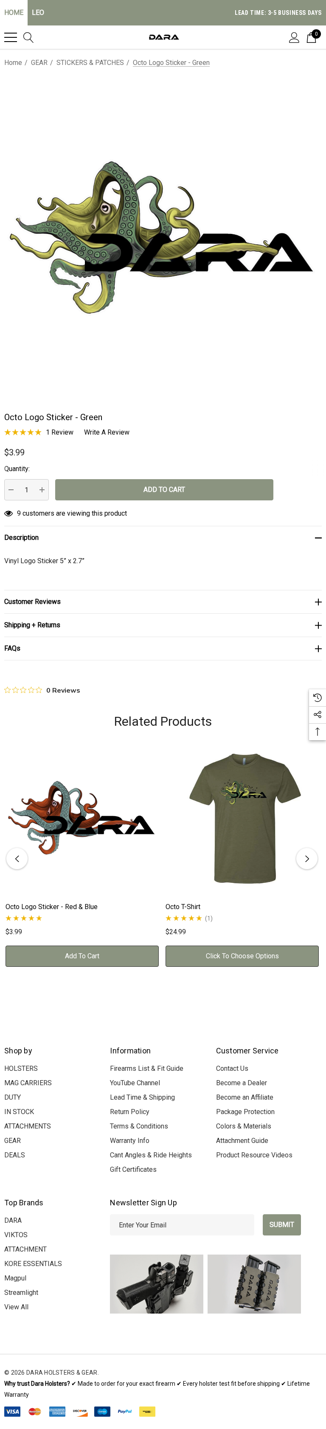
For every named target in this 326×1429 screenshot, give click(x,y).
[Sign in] (294, 36)
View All (16, 1307)
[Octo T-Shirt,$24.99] (242, 818)
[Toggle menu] (10, 37)
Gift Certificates (133, 1169)
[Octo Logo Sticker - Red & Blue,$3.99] (82, 818)
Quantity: (17, 469)
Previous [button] (17, 858)
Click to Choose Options (242, 956)
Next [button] (307, 858)
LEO (38, 12)
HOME (13, 12)
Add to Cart (82, 956)
